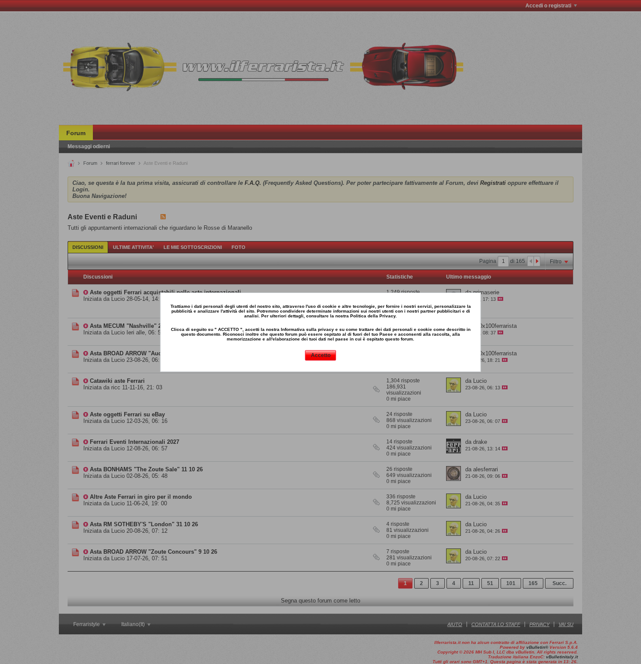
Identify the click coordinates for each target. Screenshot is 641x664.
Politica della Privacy (373, 315)
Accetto (321, 355)
